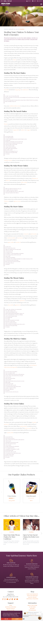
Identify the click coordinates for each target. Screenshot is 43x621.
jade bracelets (34, 234)
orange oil (28, 130)
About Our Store (32, 605)
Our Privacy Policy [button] (15, 615)
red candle (6, 89)
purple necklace (23, 426)
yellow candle (24, 182)
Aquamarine (22, 300)
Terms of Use (10, 610)
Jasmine (9, 238)
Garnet (5, 124)
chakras (14, 60)
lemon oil (8, 180)
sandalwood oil (25, 89)
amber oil (23, 130)
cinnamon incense (8, 160)
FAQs (10, 605)
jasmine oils (6, 424)
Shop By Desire (32, 597)
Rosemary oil (35, 178)
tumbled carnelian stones (14, 106)
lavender (13, 238)
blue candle (10, 305)
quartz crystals (28, 428)
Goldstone (6, 201)
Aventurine (26, 234)
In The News (32, 607)
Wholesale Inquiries (32, 598)
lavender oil (18, 242)
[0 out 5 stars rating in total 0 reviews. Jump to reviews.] (31, 498)
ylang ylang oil (18, 89)
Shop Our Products (32, 594)
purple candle (10, 432)
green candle (10, 242)
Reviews (32, 608)
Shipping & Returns (10, 607)
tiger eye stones (17, 201)
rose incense (20, 238)
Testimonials (32, 610)
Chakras (22, 29)
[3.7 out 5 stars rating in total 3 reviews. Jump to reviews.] (12, 498)
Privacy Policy (10, 608)
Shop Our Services (32, 595)
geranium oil (17, 305)
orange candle (16, 130)
